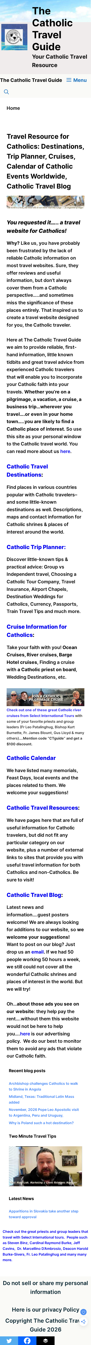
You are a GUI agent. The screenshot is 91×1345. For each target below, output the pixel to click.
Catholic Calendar (31, 758)
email (37, 952)
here (65, 451)
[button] (6, 92)
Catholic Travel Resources (42, 807)
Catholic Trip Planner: (36, 547)
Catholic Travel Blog (34, 895)
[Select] (45, 1185)
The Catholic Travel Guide (52, 29)
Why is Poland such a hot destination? (41, 1123)
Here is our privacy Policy (45, 1309)
